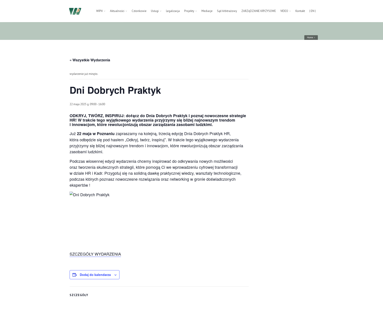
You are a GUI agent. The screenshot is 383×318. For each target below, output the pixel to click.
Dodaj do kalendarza (95, 274)
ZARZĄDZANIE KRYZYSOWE (258, 11)
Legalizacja (173, 11)
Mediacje (207, 11)
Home (310, 37)
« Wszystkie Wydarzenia (90, 59)
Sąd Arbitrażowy (227, 11)
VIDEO (284, 11)
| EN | (312, 11)
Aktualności (117, 11)
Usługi (155, 11)
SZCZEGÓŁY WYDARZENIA (95, 254)
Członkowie (139, 11)
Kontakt (300, 11)
